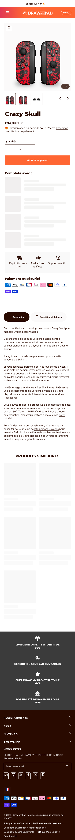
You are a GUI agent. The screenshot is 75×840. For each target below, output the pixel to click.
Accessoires (10, 397)
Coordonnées (10, 836)
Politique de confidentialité (17, 823)
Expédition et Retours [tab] (51, 317)
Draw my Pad (19, 815)
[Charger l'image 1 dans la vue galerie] (10, 99)
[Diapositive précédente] (60, 99)
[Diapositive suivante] (67, 99)
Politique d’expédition (47, 832)
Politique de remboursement (47, 823)
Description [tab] (19, 317)
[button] (66, 13)
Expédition (62, 127)
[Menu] (7, 12)
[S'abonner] (67, 766)
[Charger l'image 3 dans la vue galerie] (37, 99)
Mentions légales (37, 827)
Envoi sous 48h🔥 (35, 3)
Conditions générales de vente (19, 832)
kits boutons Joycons (46, 428)
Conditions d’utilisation (15, 827)
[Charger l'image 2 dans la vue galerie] (23, 99)
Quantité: (10, 141)
